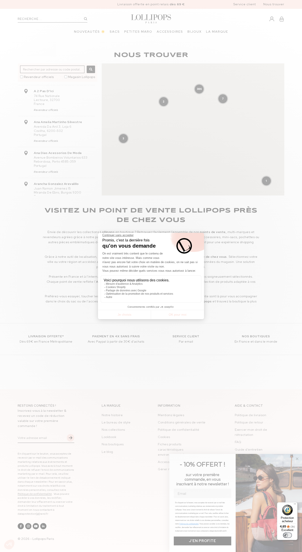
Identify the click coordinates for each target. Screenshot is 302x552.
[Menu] (295, 505)
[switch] (287, 535)
